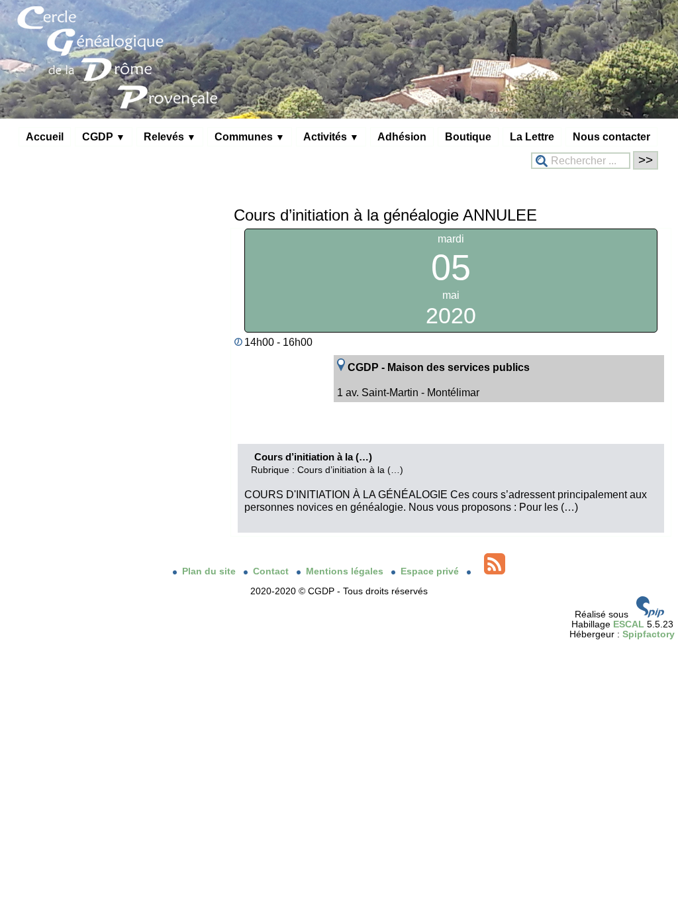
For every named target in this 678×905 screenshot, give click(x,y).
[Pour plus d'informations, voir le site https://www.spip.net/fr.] (650, 614)
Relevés (170, 136)
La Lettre (532, 136)
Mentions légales (346, 571)
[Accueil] (339, 116)
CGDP (103, 136)
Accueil (45, 136)
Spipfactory (648, 634)
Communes (250, 136)
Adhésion (401, 136)
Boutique (468, 136)
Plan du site (210, 571)
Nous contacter (611, 136)
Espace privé (431, 571)
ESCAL (628, 624)
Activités (331, 136)
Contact (272, 571)
